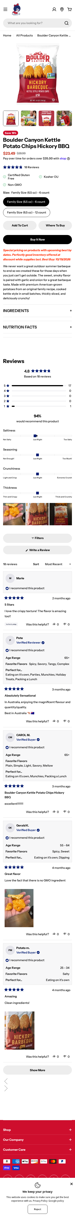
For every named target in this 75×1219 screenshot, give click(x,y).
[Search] (66, 23)
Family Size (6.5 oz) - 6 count (26, 202)
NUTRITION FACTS (20, 327)
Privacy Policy (40, 1200)
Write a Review (45, 551)
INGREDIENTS (16, 310)
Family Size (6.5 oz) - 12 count (26, 212)
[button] (21, 167)
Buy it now (37, 239)
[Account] (54, 9)
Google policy (56, 1200)
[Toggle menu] (5, 9)
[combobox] (37, 23)
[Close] (71, 1183)
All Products (24, 35)
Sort (36, 564)
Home (7, 35)
